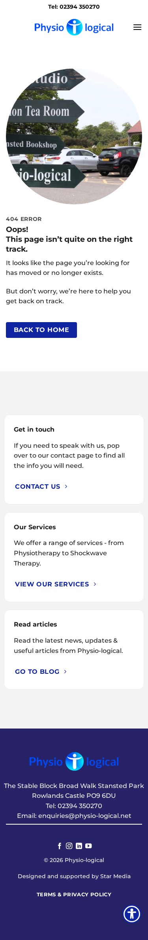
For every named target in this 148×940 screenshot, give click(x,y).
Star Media (115, 876)
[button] (137, 27)
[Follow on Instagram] (69, 846)
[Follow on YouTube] (88, 846)
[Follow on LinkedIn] (79, 846)
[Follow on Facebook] (59, 846)
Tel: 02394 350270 (74, 6)
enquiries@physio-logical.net (84, 815)
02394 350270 (80, 806)
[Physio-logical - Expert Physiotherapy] (74, 27)
